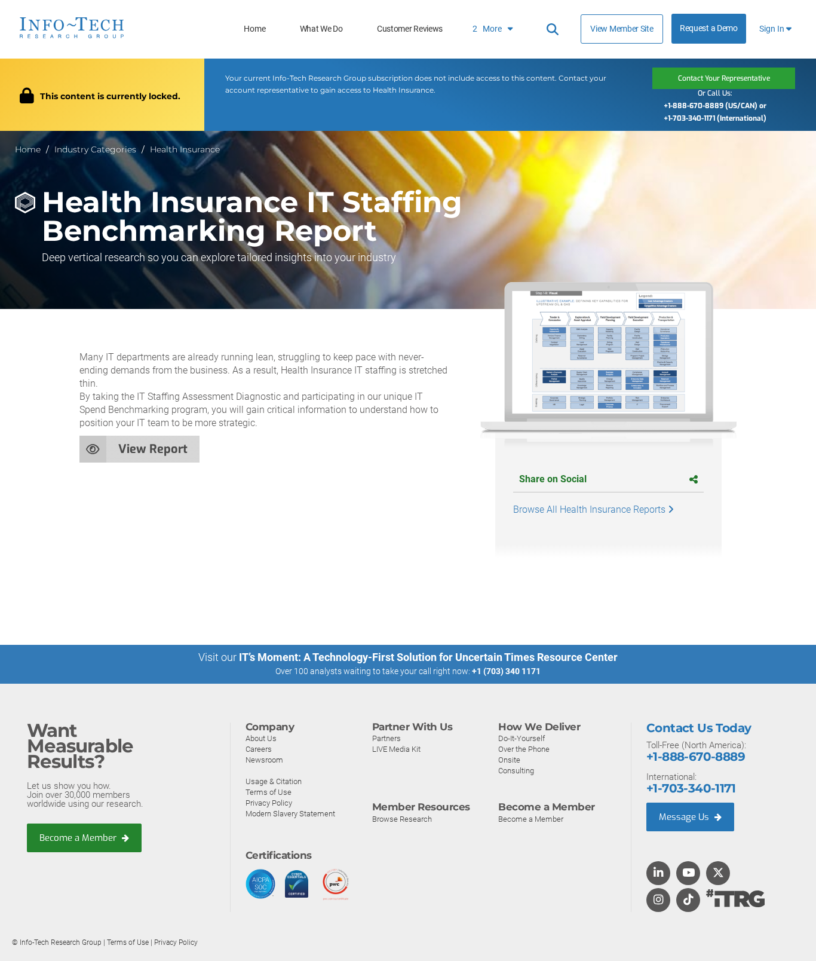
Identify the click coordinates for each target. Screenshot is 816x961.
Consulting (516, 770)
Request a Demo (709, 28)
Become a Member (79, 838)
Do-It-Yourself (521, 738)
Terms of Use (269, 792)
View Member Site (621, 28)
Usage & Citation (274, 781)
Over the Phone (524, 749)
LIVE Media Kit (396, 749)
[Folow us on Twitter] (718, 873)
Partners (386, 738)
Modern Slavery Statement (290, 813)
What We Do (321, 29)
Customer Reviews (410, 29)
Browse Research (402, 819)
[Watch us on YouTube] (688, 873)
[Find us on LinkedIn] (658, 873)
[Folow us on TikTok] (688, 900)
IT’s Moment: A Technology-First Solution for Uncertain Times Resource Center (428, 657)
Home (254, 29)
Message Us (685, 817)
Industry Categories (95, 149)
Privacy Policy (269, 802)
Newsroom (264, 759)
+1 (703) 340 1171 (506, 671)
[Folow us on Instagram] (658, 900)
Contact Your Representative (724, 78)
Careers (259, 749)
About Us (261, 738)
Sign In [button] (772, 29)
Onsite (509, 759)
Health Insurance (185, 149)
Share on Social (553, 479)
